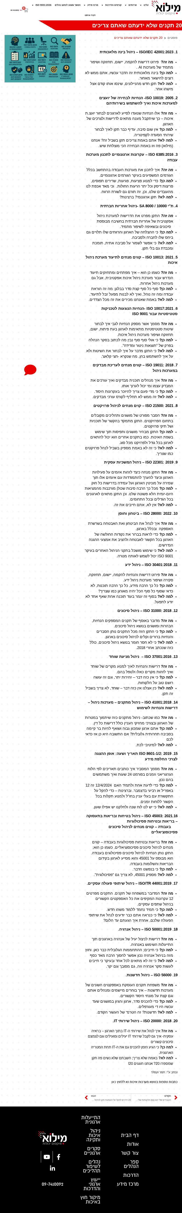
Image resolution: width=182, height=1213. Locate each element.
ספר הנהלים (131, 1164)
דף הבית (130, 1135)
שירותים (133, 5)
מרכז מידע (92, 5)
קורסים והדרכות (113, 5)
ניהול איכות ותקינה (93, 1135)
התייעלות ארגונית (90, 1120)
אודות (133, 1144)
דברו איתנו (90, 15)
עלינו (146, 5)
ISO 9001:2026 (43, 5)
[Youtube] (47, 1157)
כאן (113, 1082)
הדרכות (131, 1175)
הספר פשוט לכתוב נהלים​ (68, 5)
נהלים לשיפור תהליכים (91, 1166)
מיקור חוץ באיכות (90, 1200)
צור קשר (130, 1153)
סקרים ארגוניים (92, 1151)
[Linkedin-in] (52, 1168)
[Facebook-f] (58, 1157)
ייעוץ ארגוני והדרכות (91, 1184)
